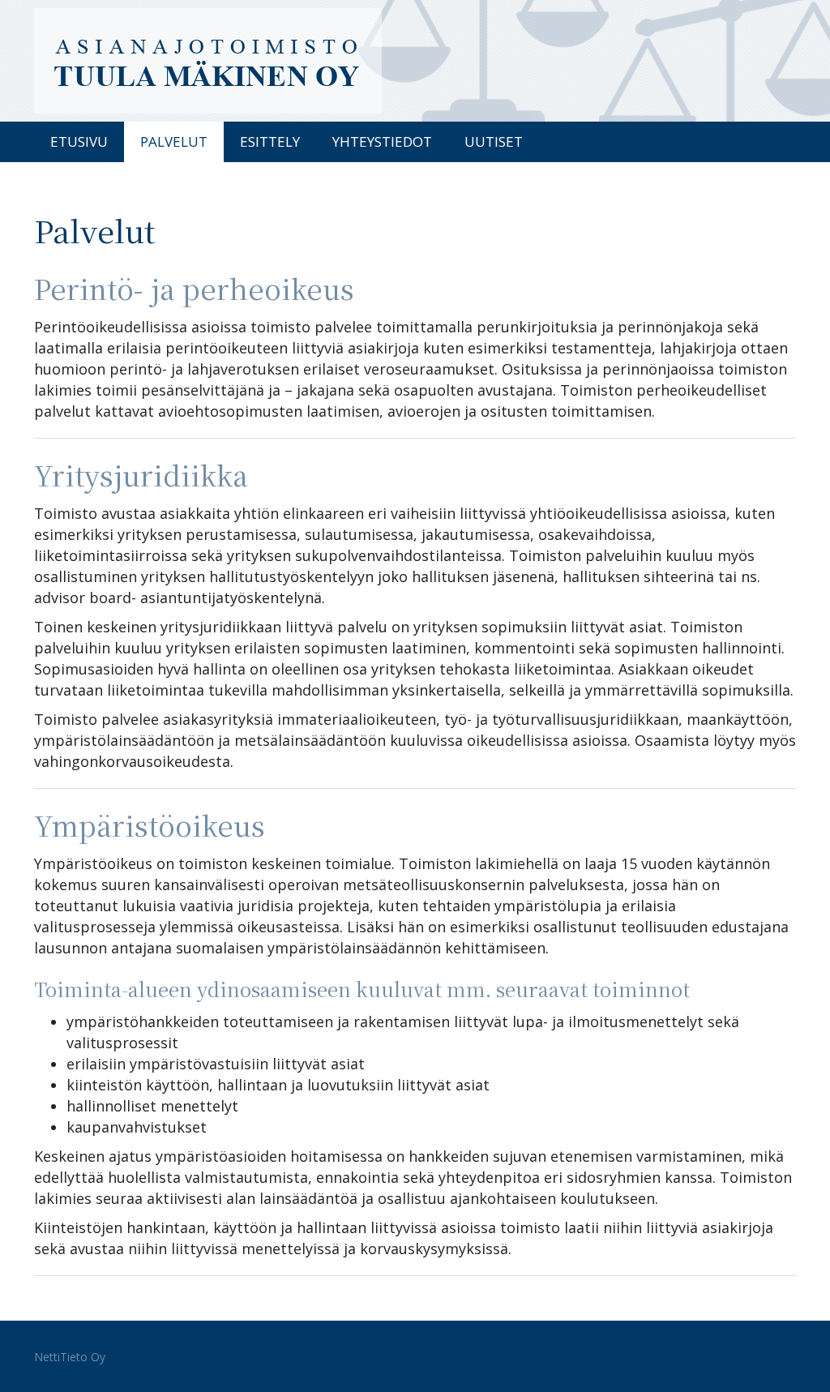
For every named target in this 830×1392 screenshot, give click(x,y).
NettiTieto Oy (69, 1356)
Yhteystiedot (382, 141)
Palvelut (174, 141)
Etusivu (79, 141)
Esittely (270, 141)
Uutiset (493, 141)
